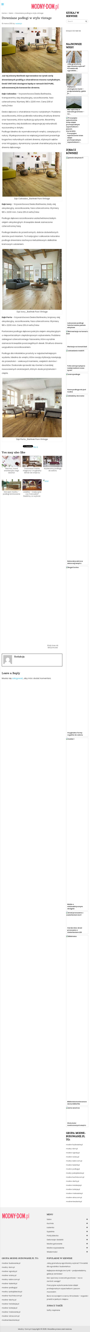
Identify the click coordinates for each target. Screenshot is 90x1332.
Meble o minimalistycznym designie (75, 906)
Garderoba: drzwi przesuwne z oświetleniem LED (74, 930)
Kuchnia (50, 1223)
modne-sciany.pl (72, 1157)
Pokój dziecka (52, 1235)
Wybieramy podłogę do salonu (52, 469)
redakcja (18, 23)
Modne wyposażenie (55, 1248)
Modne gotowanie (54, 1243)
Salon (11, 13)
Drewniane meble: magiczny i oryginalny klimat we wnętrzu (32, 470)
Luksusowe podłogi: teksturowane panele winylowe (76, 325)
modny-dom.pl (72, 1149)
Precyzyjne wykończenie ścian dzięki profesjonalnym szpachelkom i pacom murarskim (63, 1288)
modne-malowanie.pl (74, 1193)
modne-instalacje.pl (74, 1185)
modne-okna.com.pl (74, 1197)
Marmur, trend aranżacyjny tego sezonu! (11, 470)
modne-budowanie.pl (74, 1145)
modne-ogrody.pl (73, 1153)
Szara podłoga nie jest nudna (76, 390)
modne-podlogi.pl (73, 1169)
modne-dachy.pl (72, 1181)
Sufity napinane (53, 1310)
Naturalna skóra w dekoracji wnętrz (75, 562)
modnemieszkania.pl (74, 1201)
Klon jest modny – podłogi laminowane (11, 493)
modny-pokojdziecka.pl (75, 1173)
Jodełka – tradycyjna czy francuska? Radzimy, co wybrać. (32, 494)
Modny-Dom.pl (24, 1329)
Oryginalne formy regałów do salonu (75, 734)
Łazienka (50, 1227)
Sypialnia (50, 1231)
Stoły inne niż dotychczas (52, 646)
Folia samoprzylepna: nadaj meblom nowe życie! (76, 368)
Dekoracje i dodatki (55, 1239)
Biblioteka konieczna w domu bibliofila (77, 1103)
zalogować (17, 678)
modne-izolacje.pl (73, 1189)
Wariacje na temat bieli (77, 347)
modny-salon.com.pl (74, 1161)
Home (4, 13)
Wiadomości (52, 1252)
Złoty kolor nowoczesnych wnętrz (76, 1124)
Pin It (35, 447)
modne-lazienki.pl (73, 1165)
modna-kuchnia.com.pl (75, 1177)
